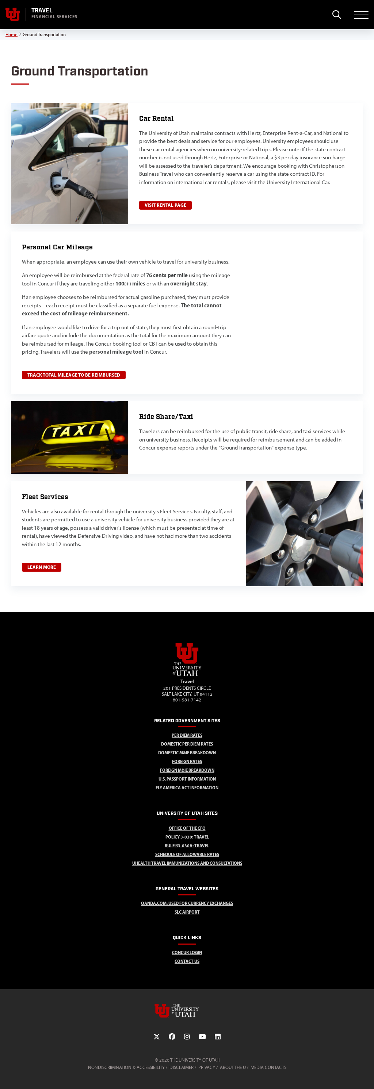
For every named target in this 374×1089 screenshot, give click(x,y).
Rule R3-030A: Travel (187, 845)
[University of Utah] (187, 1011)
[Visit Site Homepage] (187, 674)
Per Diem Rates (187, 735)
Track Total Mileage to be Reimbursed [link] (73, 375)
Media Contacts (268, 1067)
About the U (233, 1067)
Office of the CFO (187, 828)
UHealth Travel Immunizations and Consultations (187, 863)
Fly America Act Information (187, 787)
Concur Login (187, 952)
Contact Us (187, 961)
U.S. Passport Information (187, 779)
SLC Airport (187, 912)
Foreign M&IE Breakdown (187, 770)
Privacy (206, 1067)
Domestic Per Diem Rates (187, 744)
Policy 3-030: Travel (187, 837)
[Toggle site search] (336, 14)
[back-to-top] (365, 1075)
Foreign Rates (187, 761)
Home (11, 34)
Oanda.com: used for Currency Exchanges (187, 903)
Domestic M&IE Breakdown (187, 752)
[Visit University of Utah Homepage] (12, 14)
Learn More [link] (41, 567)
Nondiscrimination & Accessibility (126, 1067)
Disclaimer (181, 1067)
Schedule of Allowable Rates (187, 854)
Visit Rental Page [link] (165, 205)
